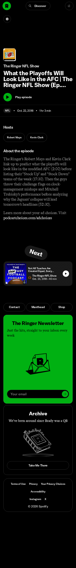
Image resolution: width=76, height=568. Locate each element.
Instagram (35, 499)
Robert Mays (14, 137)
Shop (61, 307)
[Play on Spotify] (7, 19)
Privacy (33, 483)
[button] (38, 6)
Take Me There (38, 465)
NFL (7, 110)
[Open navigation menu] (69, 6)
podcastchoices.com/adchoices (27, 218)
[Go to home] (7, 6)
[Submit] (65, 394)
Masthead (38, 307)
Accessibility (38, 491)
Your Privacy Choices (53, 483)
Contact (14, 307)
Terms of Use (18, 483)
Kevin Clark (36, 137)
